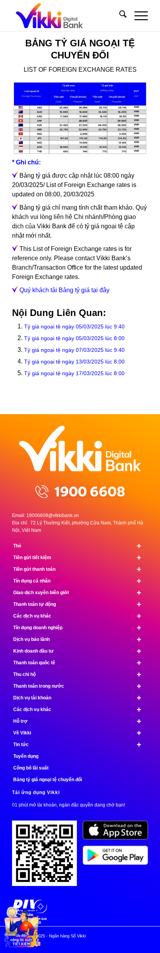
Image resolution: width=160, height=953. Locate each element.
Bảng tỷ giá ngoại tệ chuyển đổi (47, 779)
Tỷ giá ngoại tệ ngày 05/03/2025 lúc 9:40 (74, 326)
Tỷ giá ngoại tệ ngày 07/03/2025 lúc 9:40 (74, 350)
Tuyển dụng (25, 756)
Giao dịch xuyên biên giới (77, 592)
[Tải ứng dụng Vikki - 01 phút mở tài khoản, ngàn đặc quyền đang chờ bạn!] (47, 856)
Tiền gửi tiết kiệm (77, 557)
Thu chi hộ (77, 674)
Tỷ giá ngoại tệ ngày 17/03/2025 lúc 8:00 (74, 373)
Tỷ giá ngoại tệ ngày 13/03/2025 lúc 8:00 (74, 361)
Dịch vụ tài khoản (77, 698)
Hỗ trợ (77, 721)
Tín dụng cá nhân (77, 581)
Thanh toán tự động (77, 604)
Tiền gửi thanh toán (77, 569)
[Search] (119, 15)
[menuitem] (119, 15)
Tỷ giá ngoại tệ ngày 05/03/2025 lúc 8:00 (74, 338)
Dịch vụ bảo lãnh (77, 639)
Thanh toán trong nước (77, 686)
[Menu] (137, 15)
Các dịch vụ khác (77, 616)
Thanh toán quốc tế (77, 662)
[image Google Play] (118, 857)
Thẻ (77, 546)
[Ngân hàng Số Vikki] (66, 15)
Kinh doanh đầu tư (77, 651)
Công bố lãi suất (31, 768)
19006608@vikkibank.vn (52, 515)
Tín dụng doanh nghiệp (77, 627)
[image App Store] (118, 833)
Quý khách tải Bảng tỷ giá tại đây (64, 290)
